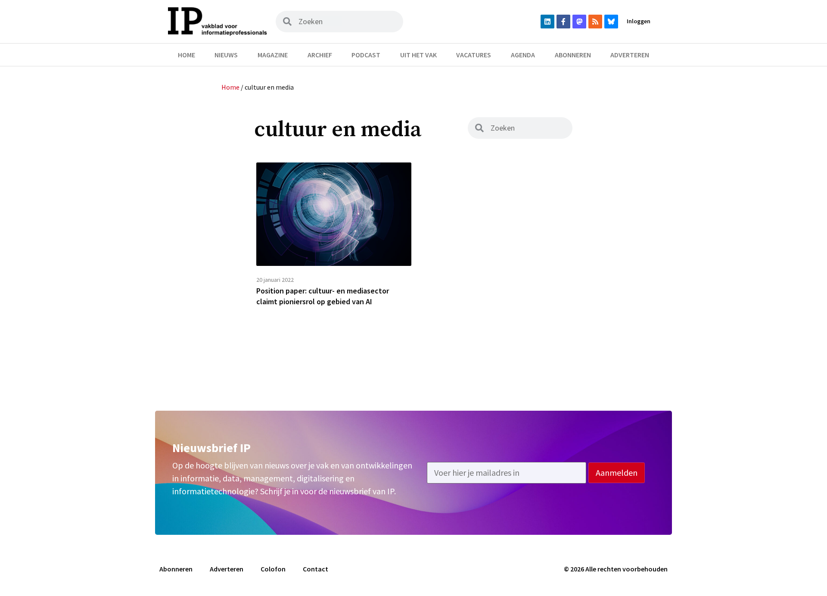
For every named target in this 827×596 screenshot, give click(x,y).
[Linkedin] (547, 21)
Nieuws (226, 54)
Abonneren (573, 54)
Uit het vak (418, 54)
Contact (315, 569)
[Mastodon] (579, 21)
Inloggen (638, 21)
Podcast (365, 54)
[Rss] (595, 21)
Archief (320, 54)
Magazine (273, 54)
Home (186, 54)
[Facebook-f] (563, 21)
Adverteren (629, 54)
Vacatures (473, 54)
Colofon (273, 569)
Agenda (523, 54)
